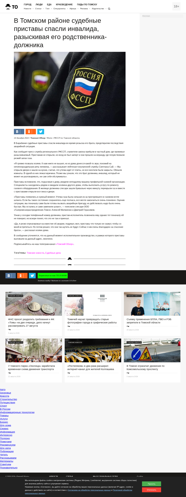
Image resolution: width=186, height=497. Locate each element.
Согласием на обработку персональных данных (89, 490)
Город (27, 5)
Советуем (5, 464)
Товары (4, 415)
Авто (2, 389)
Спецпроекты (59, 8)
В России (5, 409)
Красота (4, 396)
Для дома (5, 425)
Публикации (7, 451)
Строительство (8, 399)
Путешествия (7, 402)
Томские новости (35, 253)
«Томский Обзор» (65, 244)
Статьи (38, 8)
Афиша (73, 8)
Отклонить (151, 490)
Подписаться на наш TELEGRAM (53, 276)
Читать (4, 454)
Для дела (5, 448)
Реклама (84, 8)
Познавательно (8, 467)
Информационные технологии (17, 412)
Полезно (5, 438)
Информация (7, 432)
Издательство (98, 8)
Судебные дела (53, 253)
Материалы (6, 461)
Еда (49, 5)
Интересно (6, 435)
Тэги (47, 8)
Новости (27, 8)
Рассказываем (8, 458)
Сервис (4, 428)
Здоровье (5, 392)
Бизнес (4, 422)
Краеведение (64, 5)
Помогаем (5, 441)
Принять (151, 484)
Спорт (3, 405)
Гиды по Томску (87, 5)
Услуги (4, 419)
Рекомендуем (7, 445)
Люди (39, 5)
